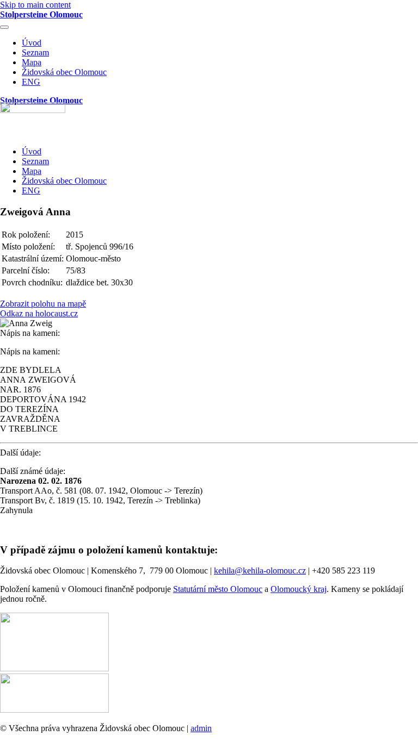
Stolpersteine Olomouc (41, 14)
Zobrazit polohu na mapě (43, 303)
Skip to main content (35, 4)
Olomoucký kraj (299, 589)
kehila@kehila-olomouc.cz (260, 570)
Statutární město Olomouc (217, 589)
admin (201, 728)
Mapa (31, 62)
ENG (31, 81)
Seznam (35, 52)
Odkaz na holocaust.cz (39, 313)
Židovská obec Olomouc (64, 72)
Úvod (31, 42)
